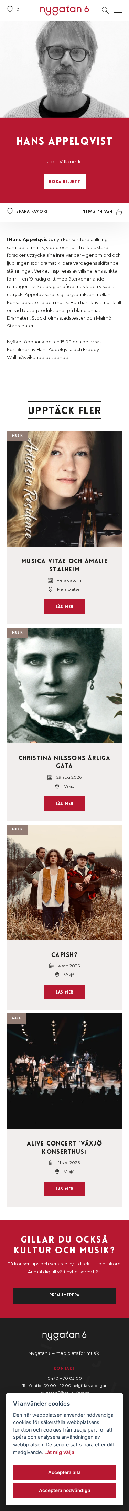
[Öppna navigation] (118, 10)
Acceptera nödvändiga (64, 1490)
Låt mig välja (59, 1452)
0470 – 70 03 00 (64, 1378)
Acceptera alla (64, 1472)
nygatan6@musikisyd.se (64, 1392)
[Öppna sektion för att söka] (105, 10)
